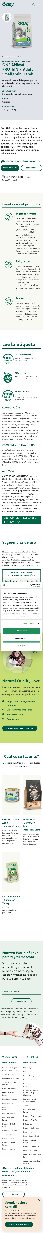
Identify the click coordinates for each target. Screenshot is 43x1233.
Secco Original (28, 1068)
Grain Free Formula (9, 1089)
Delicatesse (27, 1124)
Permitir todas (21, 631)
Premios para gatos (30, 1151)
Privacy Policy (21, 1017)
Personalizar (20, 638)
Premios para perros (9, 1149)
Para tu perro (9, 1062)
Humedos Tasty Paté (9, 1130)
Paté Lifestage (7, 1103)
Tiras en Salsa (7, 1134)
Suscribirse (21, 1001)
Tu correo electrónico (10, 991)
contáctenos (13, 1194)
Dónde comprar (10, 168)
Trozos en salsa (29, 1105)
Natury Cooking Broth (31, 1136)
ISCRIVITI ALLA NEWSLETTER (19, 1224)
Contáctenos (31, 168)
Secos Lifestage (8, 1074)
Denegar (21, 646)
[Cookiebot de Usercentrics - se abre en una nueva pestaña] (30, 585)
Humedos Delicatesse (31, 1128)
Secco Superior (28, 1072)
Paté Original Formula (10, 1099)
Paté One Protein (8, 1114)
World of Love (9, 1056)
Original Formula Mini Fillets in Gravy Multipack (31, 1092)
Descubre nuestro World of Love (20, 728)
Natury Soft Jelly (8, 1138)
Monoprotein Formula (10, 1078)
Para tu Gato (30, 1062)
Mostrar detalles (29, 623)
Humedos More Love (31, 1146)
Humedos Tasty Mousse (32, 1116)
